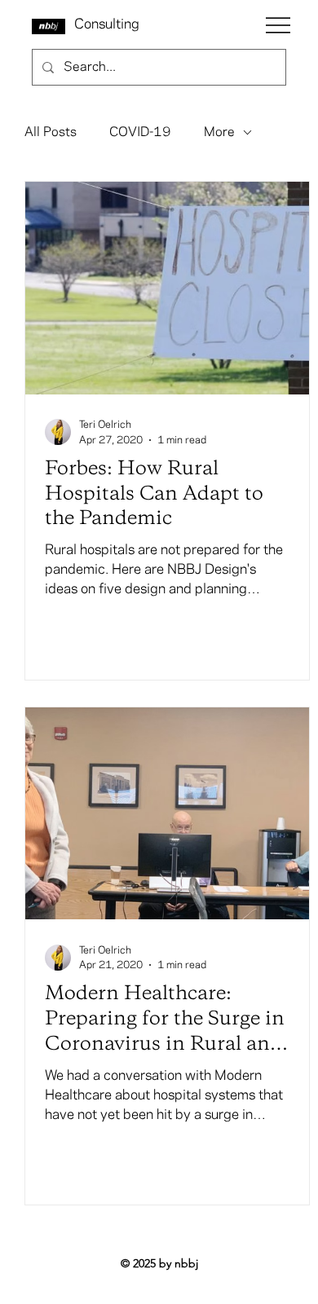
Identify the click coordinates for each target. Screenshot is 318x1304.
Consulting (106, 24)
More (219, 132)
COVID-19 (140, 132)
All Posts (50, 132)
